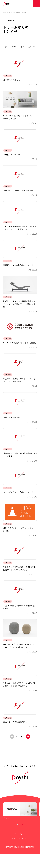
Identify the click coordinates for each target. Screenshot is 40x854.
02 (22, 736)
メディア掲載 (31, 47)
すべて (6, 47)
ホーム (5, 12)
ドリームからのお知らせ (19, 12)
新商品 (22, 47)
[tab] (17, 824)
